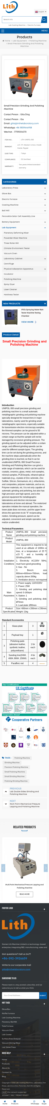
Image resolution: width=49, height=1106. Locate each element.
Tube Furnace (7, 1026)
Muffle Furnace (8, 1013)
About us (6, 1068)
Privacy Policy (22, 1095)
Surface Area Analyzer (11, 1039)
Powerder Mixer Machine (15, 238)
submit (43, 995)
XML (12, 1095)
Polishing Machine (12, 279)
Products (6, 1064)
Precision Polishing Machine (16, 767)
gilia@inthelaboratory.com (16, 969)
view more (27, 322)
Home (7, 41)
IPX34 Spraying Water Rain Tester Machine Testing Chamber (32, 313)
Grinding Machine (12, 762)
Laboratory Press (10, 188)
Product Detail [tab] (11, 335)
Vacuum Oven (10, 253)
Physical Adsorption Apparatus (18, 269)
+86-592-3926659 (14, 958)
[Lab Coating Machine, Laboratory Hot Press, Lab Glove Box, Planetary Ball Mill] (10, 7)
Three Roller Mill (11, 243)
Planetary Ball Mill (9, 1022)
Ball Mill (5, 211)
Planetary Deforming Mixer (16, 233)
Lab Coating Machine (16, 25)
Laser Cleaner (10, 289)
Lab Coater (7, 1034)
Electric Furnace (34, 25)
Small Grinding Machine (14, 776)
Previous (3, 868)
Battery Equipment (11, 222)
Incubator (8, 274)
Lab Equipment (20, 41)
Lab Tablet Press (9, 1047)
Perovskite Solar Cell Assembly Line (18, 216)
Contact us (6, 1072)
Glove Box (6, 194)
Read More (25, 894)
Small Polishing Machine (15, 772)
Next (46, 868)
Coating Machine (10, 205)
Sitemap (5, 1095)
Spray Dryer (9, 284)
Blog (4, 1076)
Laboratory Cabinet (13, 258)
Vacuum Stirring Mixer (11, 1043)
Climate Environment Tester (17, 248)
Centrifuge (9, 264)
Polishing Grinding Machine (16, 781)
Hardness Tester (11, 294)
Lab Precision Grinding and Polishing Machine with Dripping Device (24, 886)
